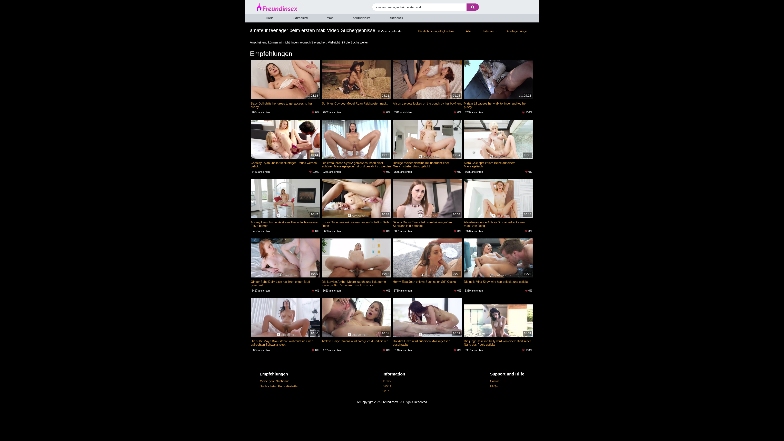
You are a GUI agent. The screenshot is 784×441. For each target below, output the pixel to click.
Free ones (396, 18)
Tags (330, 18)
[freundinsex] (290, 7)
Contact (495, 381)
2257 (385, 391)
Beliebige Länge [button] (517, 31)
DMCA (387, 386)
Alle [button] (469, 31)
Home (269, 18)
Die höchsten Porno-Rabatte (278, 386)
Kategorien (300, 18)
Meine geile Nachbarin (274, 381)
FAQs (494, 386)
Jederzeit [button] (488, 31)
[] (473, 7)
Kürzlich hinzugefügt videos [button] (436, 31)
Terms (386, 381)
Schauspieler (361, 18)
